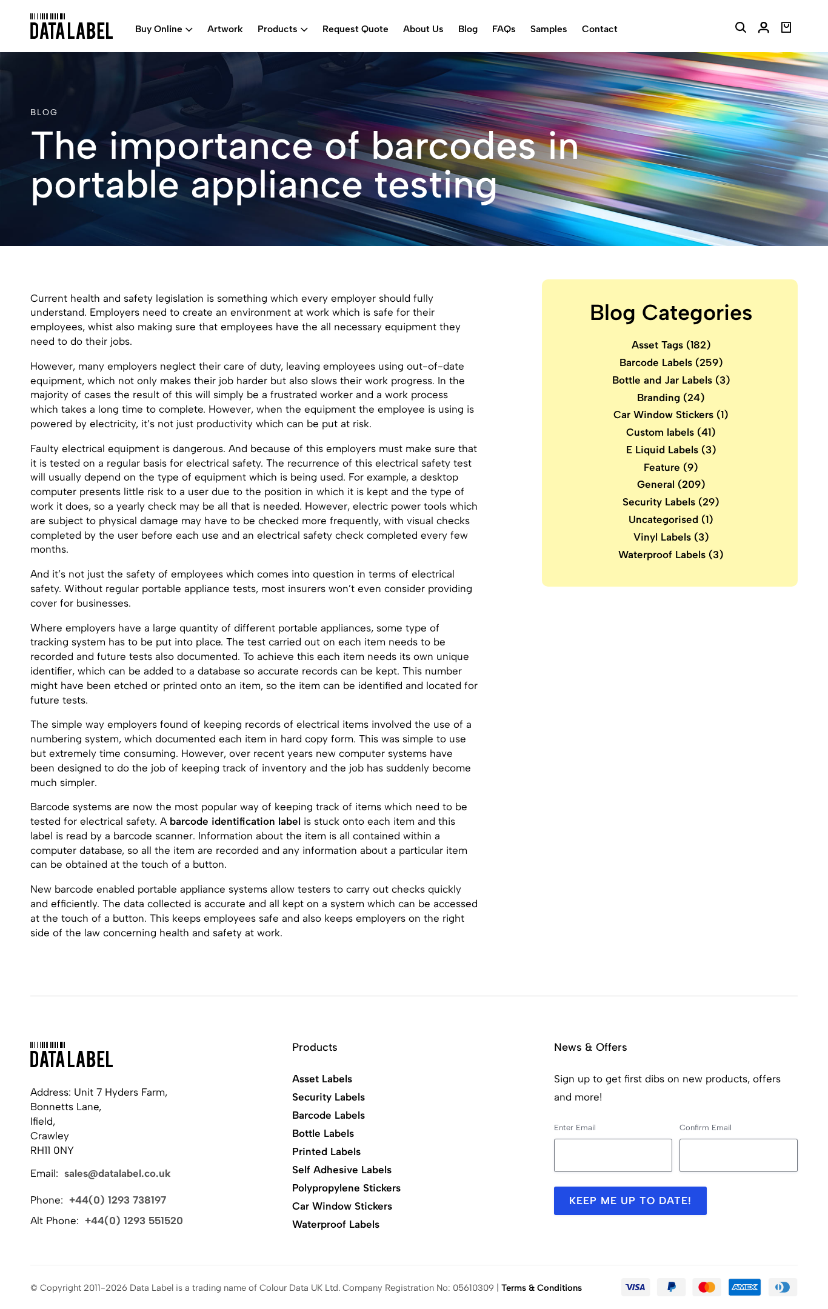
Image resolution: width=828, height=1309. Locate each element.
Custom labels (671, 432)
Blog (468, 29)
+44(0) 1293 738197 (117, 1200)
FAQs (504, 29)
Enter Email (575, 1127)
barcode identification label (235, 821)
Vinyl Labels (671, 536)
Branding (671, 397)
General (671, 484)
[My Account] (763, 29)
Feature (671, 467)
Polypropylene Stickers (346, 1188)
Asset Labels (322, 1079)
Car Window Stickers (671, 414)
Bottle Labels (323, 1133)
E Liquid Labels (671, 449)
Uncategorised (671, 519)
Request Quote (355, 29)
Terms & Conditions (541, 1287)
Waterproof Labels (671, 554)
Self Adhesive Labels (342, 1170)
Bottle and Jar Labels (671, 379)
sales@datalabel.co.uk (117, 1173)
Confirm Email (705, 1127)
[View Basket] (786, 29)
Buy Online (158, 29)
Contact (600, 29)
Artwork (225, 29)
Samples (548, 29)
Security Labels (671, 502)
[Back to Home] (71, 1054)
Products (278, 29)
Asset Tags (671, 345)
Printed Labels (326, 1151)
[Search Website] (740, 29)
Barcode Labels (671, 362)
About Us (423, 29)
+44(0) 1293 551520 (134, 1220)
